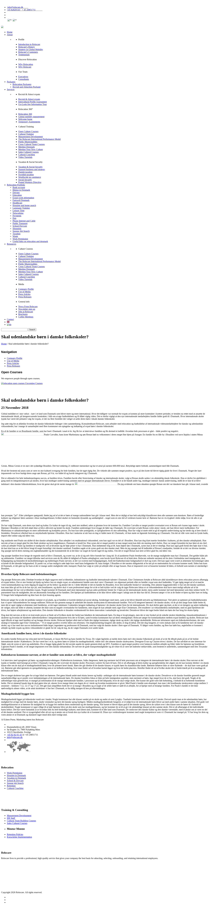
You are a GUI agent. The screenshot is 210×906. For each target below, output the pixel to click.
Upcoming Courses (34, 383)
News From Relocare (28, 306)
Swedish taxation (26, 174)
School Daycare (20, 226)
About (10, 34)
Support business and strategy (31, 169)
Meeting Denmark (26, 147)
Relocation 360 (25, 114)
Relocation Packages (22, 84)
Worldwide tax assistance (29, 177)
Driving (16, 192)
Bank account (19, 187)
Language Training (21, 208)
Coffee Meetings (25, 317)
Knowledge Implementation (19, 837)
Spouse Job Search (21, 231)
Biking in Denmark (21, 190)
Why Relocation (25, 64)
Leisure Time (18, 210)
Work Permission (20, 239)
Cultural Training (26, 134)
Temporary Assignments (29, 122)
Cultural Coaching (26, 154)
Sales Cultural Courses (28, 152)
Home (9, 32)
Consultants (23, 79)
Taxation (16, 233)
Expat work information (23, 197)
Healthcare (17, 203)
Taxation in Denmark (16, 778)
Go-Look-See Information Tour (32, 104)
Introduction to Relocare (29, 44)
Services (10, 89)
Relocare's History (26, 47)
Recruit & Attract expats (29, 99)
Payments (17, 215)
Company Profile (26, 289)
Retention (11, 785)
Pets (14, 218)
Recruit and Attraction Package (27, 87)
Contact (10, 319)
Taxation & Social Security (30, 167)
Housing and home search (24, 205)
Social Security (25, 179)
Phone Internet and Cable (24, 221)
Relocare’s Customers (28, 52)
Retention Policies (15, 834)
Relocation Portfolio (16, 185)
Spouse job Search (15, 783)
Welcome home (25, 119)
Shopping (17, 228)
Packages (11, 82)
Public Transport (20, 223)
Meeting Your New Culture (30, 149)
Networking (18, 213)
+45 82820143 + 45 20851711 (24, 10)
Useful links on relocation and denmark (30, 241)
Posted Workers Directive (29, 182)
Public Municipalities (27, 142)
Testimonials (24, 54)
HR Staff (11, 818)
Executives (23, 76)
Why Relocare (24, 67)
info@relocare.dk (17, 7)
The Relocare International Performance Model (39, 139)
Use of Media (24, 291)
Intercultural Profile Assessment (32, 102)
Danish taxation (25, 172)
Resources (11, 244)
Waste (15, 236)
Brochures (23, 314)
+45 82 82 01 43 (14, 735)
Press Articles (24, 294)
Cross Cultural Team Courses (31, 144)
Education (17, 195)
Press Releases (24, 297)
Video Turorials (25, 157)
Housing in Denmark (16, 775)
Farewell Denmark (21, 200)
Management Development (30, 136)
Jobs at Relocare (25, 311)
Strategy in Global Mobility (30, 49)
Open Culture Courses (28, 131)
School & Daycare (15, 780)
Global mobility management (31, 116)
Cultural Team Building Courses (21, 820)
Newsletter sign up (26, 309)
